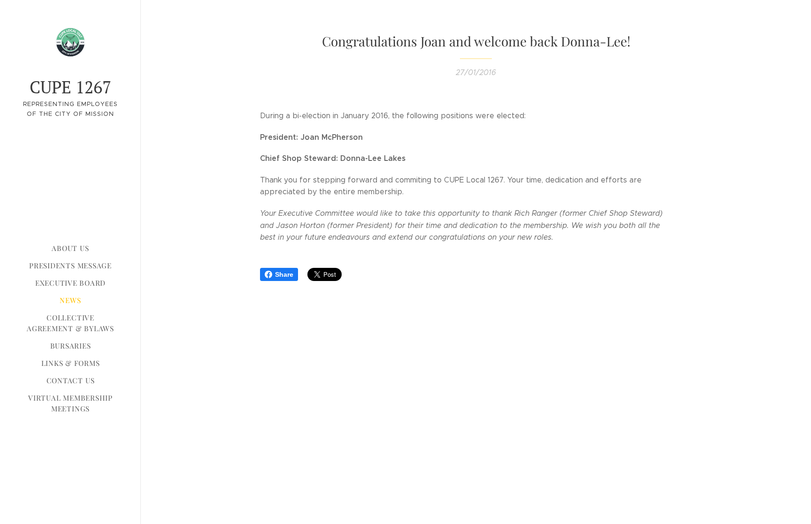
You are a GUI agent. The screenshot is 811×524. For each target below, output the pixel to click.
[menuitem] (70, 248)
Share (284, 274)
